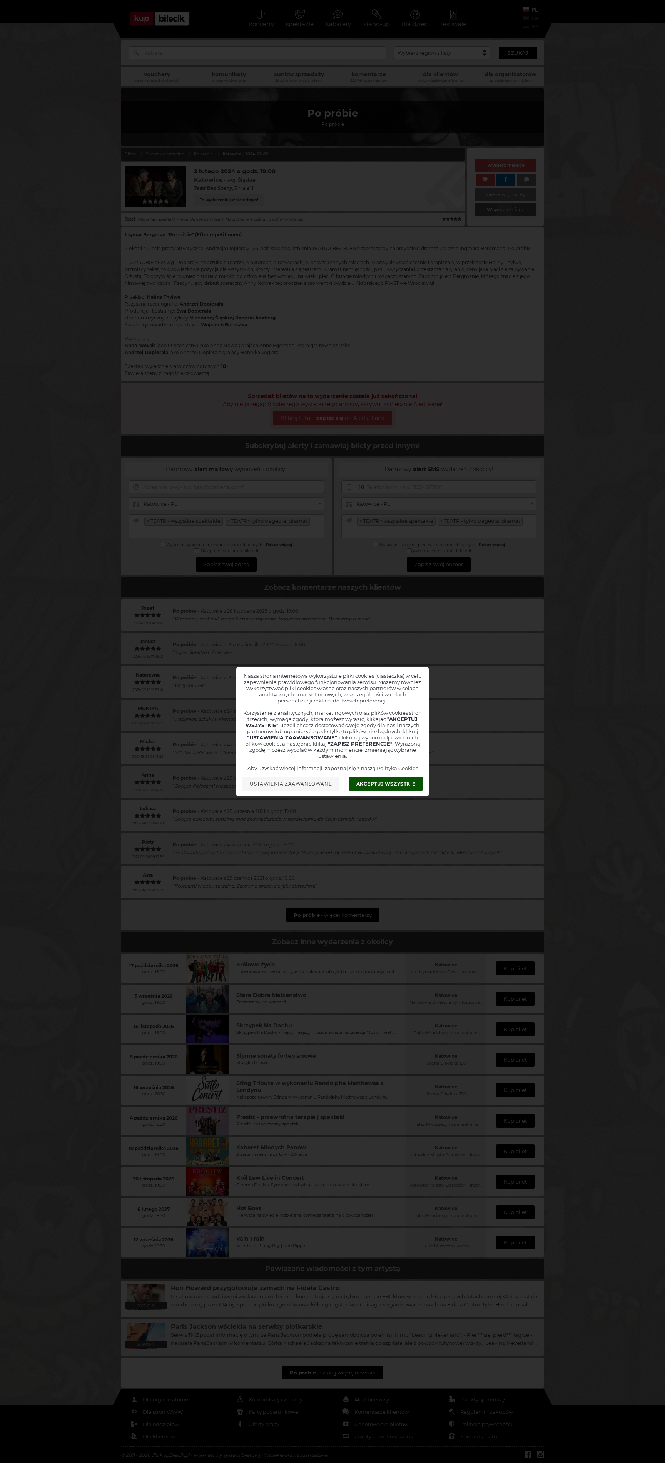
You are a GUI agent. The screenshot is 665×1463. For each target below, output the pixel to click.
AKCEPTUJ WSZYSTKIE (386, 784)
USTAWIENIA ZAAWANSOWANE (291, 784)
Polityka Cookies (397, 768)
